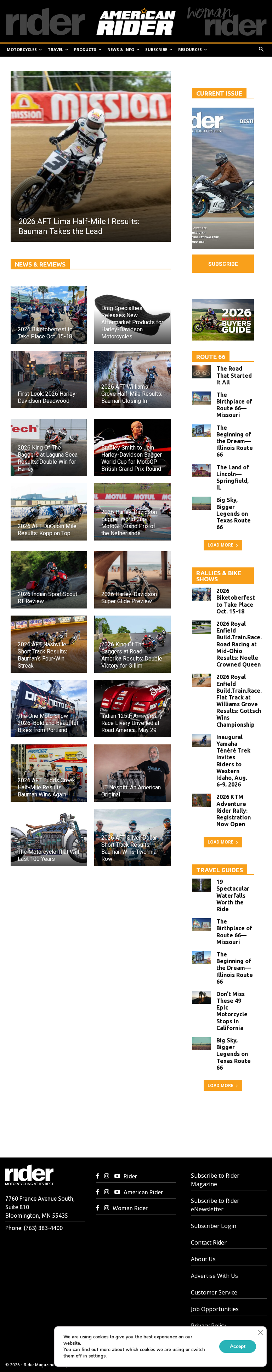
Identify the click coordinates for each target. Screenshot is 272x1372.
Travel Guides (219, 870)
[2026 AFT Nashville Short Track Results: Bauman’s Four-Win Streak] (49, 644)
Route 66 (210, 356)
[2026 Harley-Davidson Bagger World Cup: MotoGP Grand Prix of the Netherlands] (132, 512)
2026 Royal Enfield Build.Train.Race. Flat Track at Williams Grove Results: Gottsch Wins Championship (239, 700)
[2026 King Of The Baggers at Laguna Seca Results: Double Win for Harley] (49, 447)
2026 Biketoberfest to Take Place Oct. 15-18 (235, 601)
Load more (220, 545)
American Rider (143, 1192)
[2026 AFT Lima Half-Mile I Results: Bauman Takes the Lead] (91, 156)
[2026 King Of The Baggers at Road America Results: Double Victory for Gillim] (132, 644)
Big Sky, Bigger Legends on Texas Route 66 (233, 513)
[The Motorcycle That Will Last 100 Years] (49, 837)
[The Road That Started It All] (201, 371)
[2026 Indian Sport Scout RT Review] (49, 579)
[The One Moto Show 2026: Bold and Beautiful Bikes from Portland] (49, 708)
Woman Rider (130, 1208)
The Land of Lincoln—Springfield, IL (232, 477)
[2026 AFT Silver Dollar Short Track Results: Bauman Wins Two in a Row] (132, 837)
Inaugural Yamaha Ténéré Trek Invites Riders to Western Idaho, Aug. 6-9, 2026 (233, 761)
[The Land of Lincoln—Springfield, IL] (201, 470)
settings (97, 1356)
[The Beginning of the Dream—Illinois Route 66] (201, 431)
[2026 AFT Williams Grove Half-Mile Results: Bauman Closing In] (132, 379)
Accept (237, 1346)
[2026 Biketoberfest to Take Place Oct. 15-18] (49, 315)
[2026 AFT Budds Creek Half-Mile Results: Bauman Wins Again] (49, 773)
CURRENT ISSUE (219, 93)
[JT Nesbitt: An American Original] (132, 773)
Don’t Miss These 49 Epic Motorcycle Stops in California (232, 1011)
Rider (130, 1176)
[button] (261, 49)
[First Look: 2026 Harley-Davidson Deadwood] (49, 379)
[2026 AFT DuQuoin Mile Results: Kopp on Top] (49, 512)
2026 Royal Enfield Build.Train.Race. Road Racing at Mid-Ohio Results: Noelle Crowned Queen (239, 644)
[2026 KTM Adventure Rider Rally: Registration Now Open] (201, 800)
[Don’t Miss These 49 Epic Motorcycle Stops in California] (201, 997)
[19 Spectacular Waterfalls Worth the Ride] (201, 885)
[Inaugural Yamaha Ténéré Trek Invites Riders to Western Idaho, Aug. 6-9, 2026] (201, 740)
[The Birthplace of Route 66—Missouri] (201, 398)
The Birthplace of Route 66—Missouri (234, 404)
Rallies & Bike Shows (218, 576)
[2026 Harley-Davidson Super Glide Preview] (132, 579)
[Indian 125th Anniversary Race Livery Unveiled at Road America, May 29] (132, 708)
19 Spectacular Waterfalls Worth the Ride (232, 895)
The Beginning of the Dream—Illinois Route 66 (234, 441)
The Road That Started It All (234, 375)
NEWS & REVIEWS (40, 264)
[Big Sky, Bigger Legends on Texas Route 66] (201, 503)
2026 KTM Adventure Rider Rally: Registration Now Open (233, 810)
